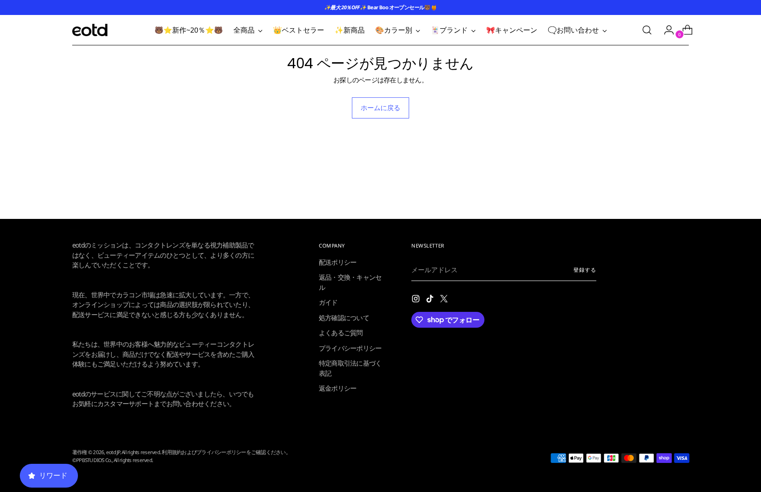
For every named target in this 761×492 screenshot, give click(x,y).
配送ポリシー (338, 262)
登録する (584, 269)
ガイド (328, 302)
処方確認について (344, 317)
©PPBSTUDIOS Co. (92, 460)
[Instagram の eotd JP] (416, 300)
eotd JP (113, 452)
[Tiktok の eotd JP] (430, 300)
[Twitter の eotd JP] (445, 300)
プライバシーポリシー (350, 348)
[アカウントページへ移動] (665, 30)
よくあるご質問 (341, 332)
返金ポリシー (338, 388)
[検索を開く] (647, 30)
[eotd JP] (89, 30)
